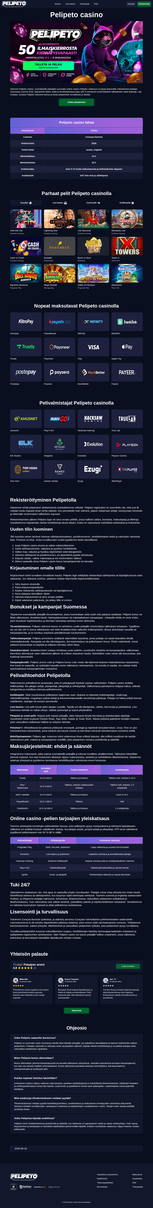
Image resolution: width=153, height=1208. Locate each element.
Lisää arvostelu (128, 966)
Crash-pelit (91, 203)
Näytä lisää (76, 1010)
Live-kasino (58, 203)
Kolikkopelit (125, 203)
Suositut (24, 203)
